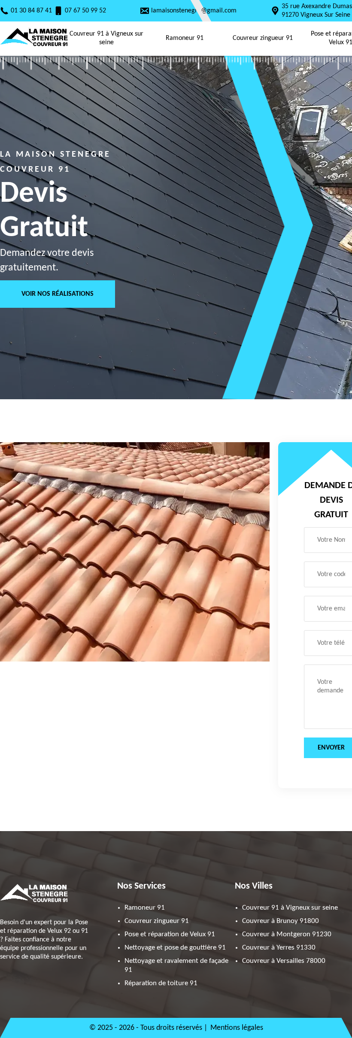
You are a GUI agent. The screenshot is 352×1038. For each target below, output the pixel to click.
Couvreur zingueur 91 (263, 38)
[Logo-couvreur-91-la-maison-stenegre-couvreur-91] (34, 47)
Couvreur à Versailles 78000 (283, 961)
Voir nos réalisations (57, 294)
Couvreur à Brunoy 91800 (280, 921)
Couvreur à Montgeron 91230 (286, 934)
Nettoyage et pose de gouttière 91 (175, 947)
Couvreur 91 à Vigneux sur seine (106, 38)
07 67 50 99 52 (85, 10)
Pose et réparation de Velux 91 (169, 934)
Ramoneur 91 (184, 38)
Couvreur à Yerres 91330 (279, 947)
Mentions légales (236, 1028)
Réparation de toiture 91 (160, 983)
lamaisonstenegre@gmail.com (194, 10)
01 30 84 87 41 (31, 10)
